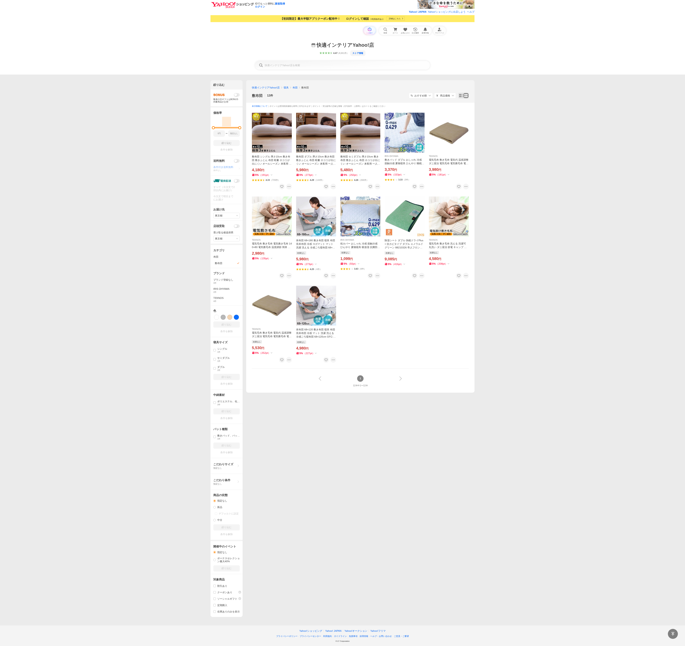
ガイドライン (340, 636)
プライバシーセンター (310, 636)
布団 (295, 87)
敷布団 (257, 96)
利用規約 (327, 636)
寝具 (286, 87)
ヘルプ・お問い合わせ (381, 636)
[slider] (213, 127)
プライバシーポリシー (287, 636)
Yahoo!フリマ (378, 630)
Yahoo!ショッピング (310, 630)
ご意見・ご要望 (401, 636)
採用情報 (364, 636)
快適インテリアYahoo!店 (266, 87)
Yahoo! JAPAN (417, 11)
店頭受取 (219, 226)
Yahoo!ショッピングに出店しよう (447, 11)
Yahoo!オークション (355, 630)
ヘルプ (471, 11)
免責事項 (353, 636)
